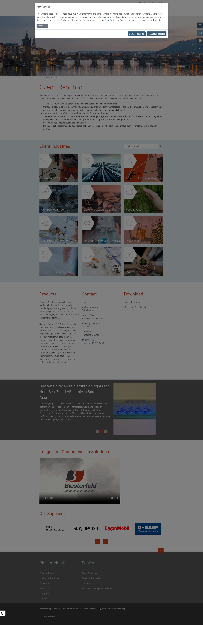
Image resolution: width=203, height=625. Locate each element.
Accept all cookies (156, 34)
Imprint (156, 20)
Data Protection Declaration (118, 20)
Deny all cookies (136, 34)
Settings (41, 25)
